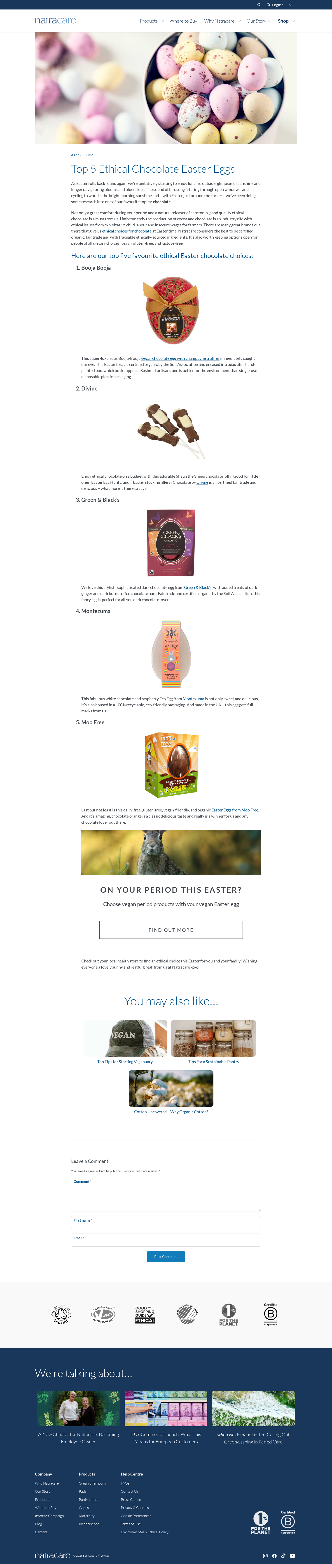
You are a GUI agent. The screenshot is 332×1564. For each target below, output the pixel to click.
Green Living (82, 155)
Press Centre (131, 1499)
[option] (78, 1420)
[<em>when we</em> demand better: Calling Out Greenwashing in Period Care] (253, 1408)
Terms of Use (131, 1524)
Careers (41, 1532)
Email (79, 1238)
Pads (83, 1491)
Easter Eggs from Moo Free (234, 809)
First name (83, 1220)
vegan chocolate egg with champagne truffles (180, 358)
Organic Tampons (92, 1483)
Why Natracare (219, 21)
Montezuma (193, 698)
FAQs (125, 1483)
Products (149, 21)
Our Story (256, 21)
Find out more (171, 930)
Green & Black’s (198, 587)
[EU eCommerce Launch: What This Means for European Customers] (166, 1408)
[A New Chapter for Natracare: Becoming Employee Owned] (78, 1408)
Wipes (84, 1507)
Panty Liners (88, 1499)
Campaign (49, 1515)
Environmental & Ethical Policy (144, 1532)
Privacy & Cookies (135, 1507)
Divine (202, 482)
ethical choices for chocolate (127, 230)
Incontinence (89, 1524)
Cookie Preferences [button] (136, 1515)
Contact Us (129, 1491)
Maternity (87, 1515)
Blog (38, 1524)
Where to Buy (183, 21)
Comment (82, 1181)
